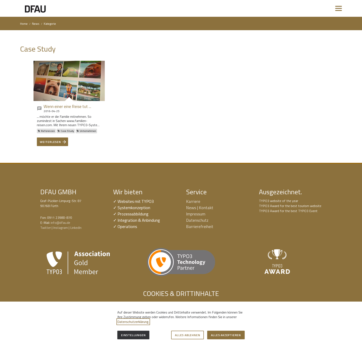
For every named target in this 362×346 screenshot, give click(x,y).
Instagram (60, 227)
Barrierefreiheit (199, 226)
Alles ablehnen (187, 335)
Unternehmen (88, 131)
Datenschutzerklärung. (133, 321)
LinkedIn (75, 227)
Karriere (193, 201)
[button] (338, 8)
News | (192, 207)
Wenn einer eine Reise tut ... (67, 106)
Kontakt (206, 207)
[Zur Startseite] (35, 8)
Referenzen (48, 131)
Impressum (195, 214)
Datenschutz (197, 220)
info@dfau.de (60, 222)
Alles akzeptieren (226, 335)
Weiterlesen (50, 142)
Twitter (45, 227)
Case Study (67, 131)
